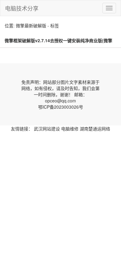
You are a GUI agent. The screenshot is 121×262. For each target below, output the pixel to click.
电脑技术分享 (21, 8)
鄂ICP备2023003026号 (60, 107)
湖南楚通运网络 (95, 128)
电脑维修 (69, 128)
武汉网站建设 (47, 128)
